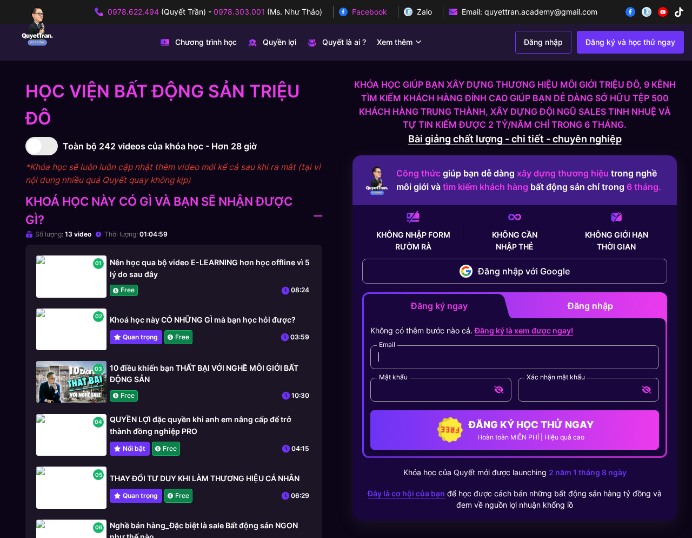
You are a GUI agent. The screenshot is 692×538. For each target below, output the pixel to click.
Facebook (369, 11)
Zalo (424, 11)
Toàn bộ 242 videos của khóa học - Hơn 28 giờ (160, 146)
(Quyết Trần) (157, 11)
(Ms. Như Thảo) (268, 11)
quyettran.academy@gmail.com (540, 11)
